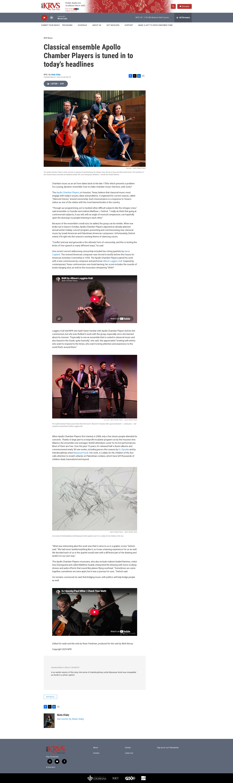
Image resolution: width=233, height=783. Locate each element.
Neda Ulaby (56, 74)
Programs (67, 25)
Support (129, 25)
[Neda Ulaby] (49, 720)
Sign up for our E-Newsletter (168, 748)
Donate (185, 6)
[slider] (55, 17)
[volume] (52, 17)
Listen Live (129, 753)
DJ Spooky (124, 449)
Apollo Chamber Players (67, 192)
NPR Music (48, 38)
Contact (96, 753)
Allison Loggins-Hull (112, 261)
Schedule (82, 25)
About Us (96, 25)
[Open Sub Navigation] (74, 25)
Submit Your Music (50, 25)
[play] (44, 17)
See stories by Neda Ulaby (70, 718)
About (95, 748)
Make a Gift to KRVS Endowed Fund (155, 25)
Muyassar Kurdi (80, 452)
